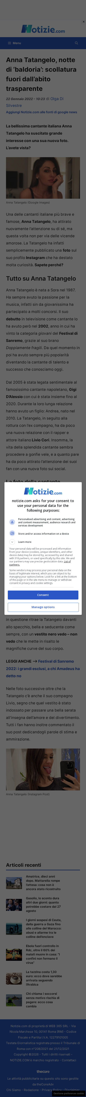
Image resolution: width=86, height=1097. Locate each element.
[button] (43, 542)
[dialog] (43, 548)
